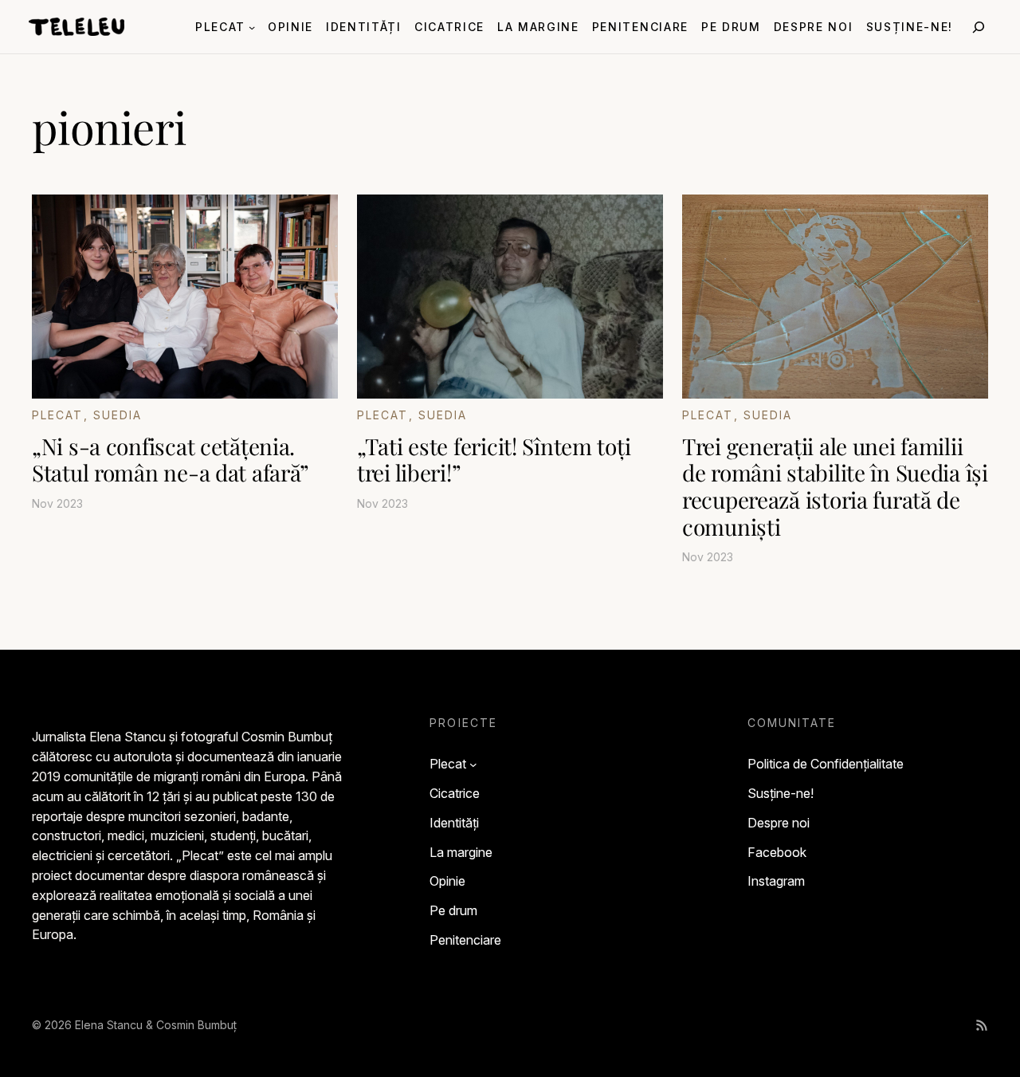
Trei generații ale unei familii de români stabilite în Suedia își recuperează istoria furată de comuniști (835, 486)
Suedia (118, 415)
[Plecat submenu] (252, 26)
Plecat (58, 415)
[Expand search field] (978, 27)
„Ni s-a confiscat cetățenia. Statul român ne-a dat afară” (170, 459)
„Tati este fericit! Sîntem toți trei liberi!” (493, 459)
